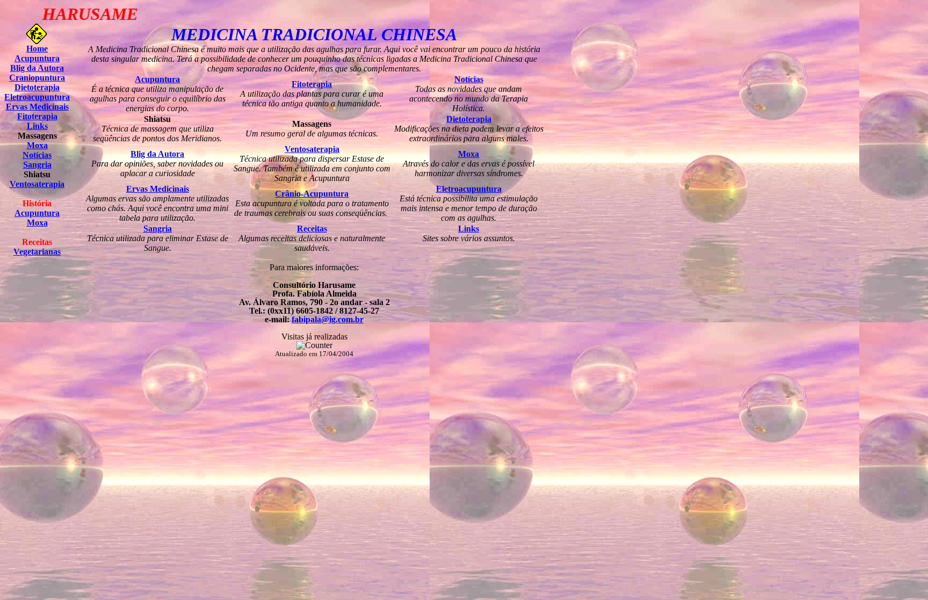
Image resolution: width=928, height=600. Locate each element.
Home (37, 48)
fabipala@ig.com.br (328, 319)
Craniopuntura (37, 77)
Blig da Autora (37, 68)
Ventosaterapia (37, 184)
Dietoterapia (37, 87)
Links (37, 126)
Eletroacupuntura (37, 97)
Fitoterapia (37, 116)
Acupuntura (37, 58)
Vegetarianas (37, 251)
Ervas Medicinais (37, 106)
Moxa (37, 145)
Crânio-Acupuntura (312, 193)
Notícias (37, 155)
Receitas (312, 228)
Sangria (37, 164)
